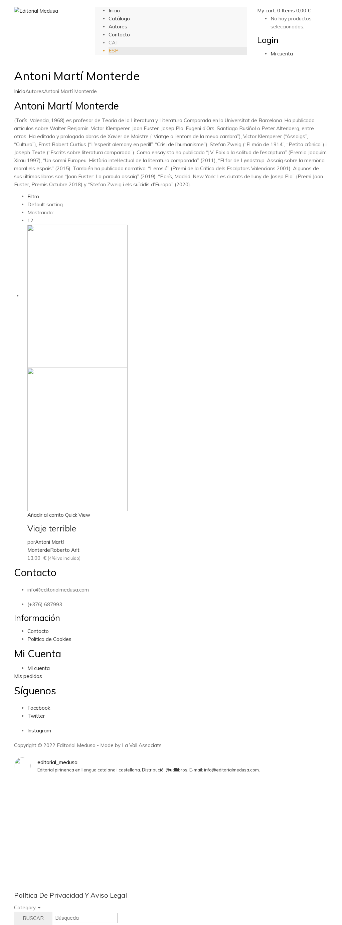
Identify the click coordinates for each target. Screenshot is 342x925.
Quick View (77, 515)
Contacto (38, 631)
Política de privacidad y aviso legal (70, 895)
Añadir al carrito (45, 515)
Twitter (36, 716)
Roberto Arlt (64, 550)
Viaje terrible (51, 528)
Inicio (19, 91)
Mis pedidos (28, 676)
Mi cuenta (38, 668)
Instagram (39, 730)
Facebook (38, 708)
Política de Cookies (49, 639)
